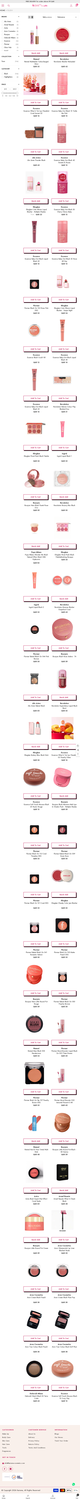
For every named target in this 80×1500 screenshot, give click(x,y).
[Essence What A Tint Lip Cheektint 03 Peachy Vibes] (64, 730)
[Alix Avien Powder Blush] (36, 135)
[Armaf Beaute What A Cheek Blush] (64, 1174)
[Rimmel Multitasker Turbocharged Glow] (36, 37)
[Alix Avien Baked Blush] (36, 681)
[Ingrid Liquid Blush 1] (64, 431)
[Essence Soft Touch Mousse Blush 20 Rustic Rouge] (36, 779)
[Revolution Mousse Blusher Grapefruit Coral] (64, 582)
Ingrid (64, 453)
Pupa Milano (36, 552)
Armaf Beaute (64, 1196)
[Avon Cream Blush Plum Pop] (64, 1272)
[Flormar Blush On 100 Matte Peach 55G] (64, 927)
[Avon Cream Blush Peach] (36, 1272)
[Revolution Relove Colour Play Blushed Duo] (64, 382)
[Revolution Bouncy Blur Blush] (64, 480)
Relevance (61, 17)
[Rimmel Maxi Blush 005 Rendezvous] (36, 1026)
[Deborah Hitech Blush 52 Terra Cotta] (36, 1371)
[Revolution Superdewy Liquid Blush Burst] (64, 681)
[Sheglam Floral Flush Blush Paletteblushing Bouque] (64, 530)
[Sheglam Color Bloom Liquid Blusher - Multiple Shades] (36, 184)
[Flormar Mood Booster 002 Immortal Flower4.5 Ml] (64, 1075)
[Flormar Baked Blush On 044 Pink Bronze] (36, 631)
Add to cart (36, 102)
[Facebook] (4, 1469)
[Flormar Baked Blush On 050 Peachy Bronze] (64, 977)
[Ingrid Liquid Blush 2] (36, 582)
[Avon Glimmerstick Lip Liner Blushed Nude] (64, 1223)
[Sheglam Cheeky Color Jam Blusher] (64, 878)
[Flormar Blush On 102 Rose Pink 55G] (36, 283)
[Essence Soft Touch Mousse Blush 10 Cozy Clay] (64, 1371)
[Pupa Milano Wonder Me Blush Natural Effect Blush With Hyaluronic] (36, 530)
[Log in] (71, 5)
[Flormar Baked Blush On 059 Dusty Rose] (64, 829)
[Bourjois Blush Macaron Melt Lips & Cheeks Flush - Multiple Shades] (64, 779)
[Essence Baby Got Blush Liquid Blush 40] (64, 332)
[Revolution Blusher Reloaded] (64, 37)
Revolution (64, 59)
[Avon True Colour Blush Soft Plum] (64, 1322)
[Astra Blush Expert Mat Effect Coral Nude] (36, 1174)
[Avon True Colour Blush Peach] (36, 1322)
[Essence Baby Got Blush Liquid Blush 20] (36, 234)
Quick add (35, 53)
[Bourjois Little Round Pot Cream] (36, 1223)
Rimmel (36, 59)
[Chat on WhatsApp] (73, 1483)
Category (6, 69)
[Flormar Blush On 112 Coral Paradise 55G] (36, 829)
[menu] (3, 5)
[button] (29, 17)
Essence (36, 108)
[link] (28, 1497)
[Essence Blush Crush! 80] (36, 332)
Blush (10, 10)
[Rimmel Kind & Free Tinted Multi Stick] (36, 1124)
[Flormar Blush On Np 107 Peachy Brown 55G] (36, 1075)
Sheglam (36, 207)
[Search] (9, 5)
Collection (6, 56)
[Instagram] (10, 1469)
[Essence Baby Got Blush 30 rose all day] (64, 234)
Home (2, 10)
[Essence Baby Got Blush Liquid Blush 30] (36, 382)
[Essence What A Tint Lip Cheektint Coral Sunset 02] (36, 86)
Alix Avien (36, 158)
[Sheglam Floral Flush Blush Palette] (36, 431)
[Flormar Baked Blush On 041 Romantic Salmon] (36, 927)
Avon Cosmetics (64, 1246)
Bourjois (36, 503)
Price (4, 84)
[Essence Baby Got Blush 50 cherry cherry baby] (64, 184)
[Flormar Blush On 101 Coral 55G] (36, 878)
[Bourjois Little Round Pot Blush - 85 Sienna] (64, 1124)
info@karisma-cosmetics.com (15, 1463)
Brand (4, 17)
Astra (36, 1196)
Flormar (36, 305)
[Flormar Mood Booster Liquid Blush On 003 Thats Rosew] (64, 1026)
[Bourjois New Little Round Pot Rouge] (36, 977)
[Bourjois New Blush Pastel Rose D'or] (36, 480)
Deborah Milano (36, 1393)
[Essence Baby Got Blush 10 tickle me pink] (64, 86)
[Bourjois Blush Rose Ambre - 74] (64, 631)
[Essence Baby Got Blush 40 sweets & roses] (64, 135)
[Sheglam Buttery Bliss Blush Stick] (36, 730)
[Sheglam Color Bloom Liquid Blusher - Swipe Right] (64, 283)
